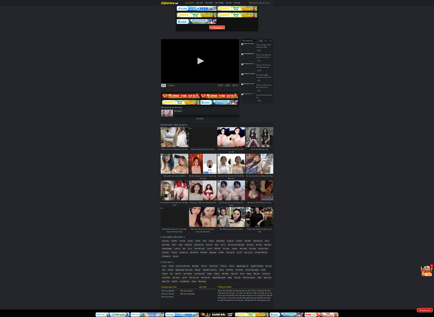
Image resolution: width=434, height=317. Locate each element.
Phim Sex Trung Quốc (187, 294)
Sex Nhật (209, 3)
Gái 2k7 (239, 252)
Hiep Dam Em (257, 241)
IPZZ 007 (217, 248)
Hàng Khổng (220, 241)
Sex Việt (199, 3)
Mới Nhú (259, 245)
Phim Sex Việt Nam (167, 294)
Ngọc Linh (234, 274)
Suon (204, 241)
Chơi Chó (209, 245)
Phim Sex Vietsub (249, 277)
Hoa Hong (165, 241)
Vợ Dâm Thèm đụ (261, 252)
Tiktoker (164, 274)
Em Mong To (166, 256)
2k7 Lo (223, 245)
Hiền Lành (267, 245)
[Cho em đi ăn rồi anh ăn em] (248, 98)
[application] (200, 61)
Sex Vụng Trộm (199, 274)
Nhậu (216, 245)
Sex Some (176, 277)
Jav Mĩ (184, 277)
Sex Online (239, 270)
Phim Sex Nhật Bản (167, 291)
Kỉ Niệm (221, 252)
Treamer (234, 248)
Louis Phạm (166, 277)
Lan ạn (209, 248)
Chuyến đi (188, 245)
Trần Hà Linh (213, 266)
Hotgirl (249, 274)
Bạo (184, 248)
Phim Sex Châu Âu (186, 291)
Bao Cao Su (248, 252)
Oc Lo (190, 248)
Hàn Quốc (225, 274)
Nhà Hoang (202, 281)
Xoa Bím (174, 241)
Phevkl (171, 266)
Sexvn (164, 266)
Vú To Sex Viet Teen (183, 266)
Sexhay (211, 241)
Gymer (221, 270)
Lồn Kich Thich (263, 248)
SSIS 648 (203, 252)
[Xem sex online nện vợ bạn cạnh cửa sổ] (248, 88)
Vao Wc (190, 241)
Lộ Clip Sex (266, 274)
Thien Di (174, 252)
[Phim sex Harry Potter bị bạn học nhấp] (248, 48)
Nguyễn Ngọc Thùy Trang (184, 270)
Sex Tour (268, 266)
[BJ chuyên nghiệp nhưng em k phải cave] (248, 78)
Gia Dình (239, 241)
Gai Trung (252, 248)
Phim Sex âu (205, 277)
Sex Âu (228, 3)
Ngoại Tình (165, 281)
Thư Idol (182, 241)
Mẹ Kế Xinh (194, 252)
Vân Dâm (248, 241)
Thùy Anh (237, 277)
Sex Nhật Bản (184, 281)
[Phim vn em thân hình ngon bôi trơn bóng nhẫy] (248, 58)
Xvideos (216, 274)
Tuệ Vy (231, 266)
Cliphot (233, 293)
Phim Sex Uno (194, 277)
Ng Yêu (175, 256)
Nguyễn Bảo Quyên (219, 277)
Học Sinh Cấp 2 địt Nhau (236, 245)
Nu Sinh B (250, 245)
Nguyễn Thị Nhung (257, 266)
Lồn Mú (197, 241)
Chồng (209, 274)
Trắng (259, 277)
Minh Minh (229, 270)
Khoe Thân (165, 245)
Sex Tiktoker (187, 274)
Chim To (204, 266)
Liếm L (174, 245)
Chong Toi (230, 241)
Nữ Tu (267, 241)
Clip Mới (174, 281)
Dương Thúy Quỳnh (252, 270)
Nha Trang (243, 248)
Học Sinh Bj (230, 252)
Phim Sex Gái (198, 245)
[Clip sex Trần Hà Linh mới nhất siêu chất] (248, 68)
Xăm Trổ (178, 274)
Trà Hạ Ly (223, 266)
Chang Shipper (167, 248)
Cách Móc (165, 252)
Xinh (163, 270)
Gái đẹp (170, 270)
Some (242, 274)
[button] (200, 61)
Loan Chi (177, 248)
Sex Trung (219, 3)
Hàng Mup (212, 252)
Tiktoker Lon (183, 252)
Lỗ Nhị (263, 270)
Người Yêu (267, 277)
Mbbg (230, 277)
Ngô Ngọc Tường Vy (210, 270)
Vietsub (237, 3)
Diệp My (197, 270)
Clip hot (266, 293)
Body (180, 245)
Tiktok (194, 281)
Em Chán (226, 248)
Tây (171, 274)
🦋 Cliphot (189, 3)
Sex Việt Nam (178, 111)
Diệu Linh (257, 274)
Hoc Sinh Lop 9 (200, 248)
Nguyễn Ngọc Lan (242, 266)
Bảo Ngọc (195, 266)
